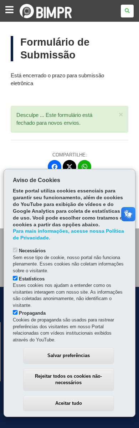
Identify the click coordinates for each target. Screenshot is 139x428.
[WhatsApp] (84, 167)
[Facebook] (54, 167)
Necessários (32, 250)
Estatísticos (32, 279)
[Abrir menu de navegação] (9, 10)
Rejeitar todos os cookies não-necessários (68, 379)
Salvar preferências (68, 355)
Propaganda (32, 313)
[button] (121, 114)
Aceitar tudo (68, 403)
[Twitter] (69, 167)
